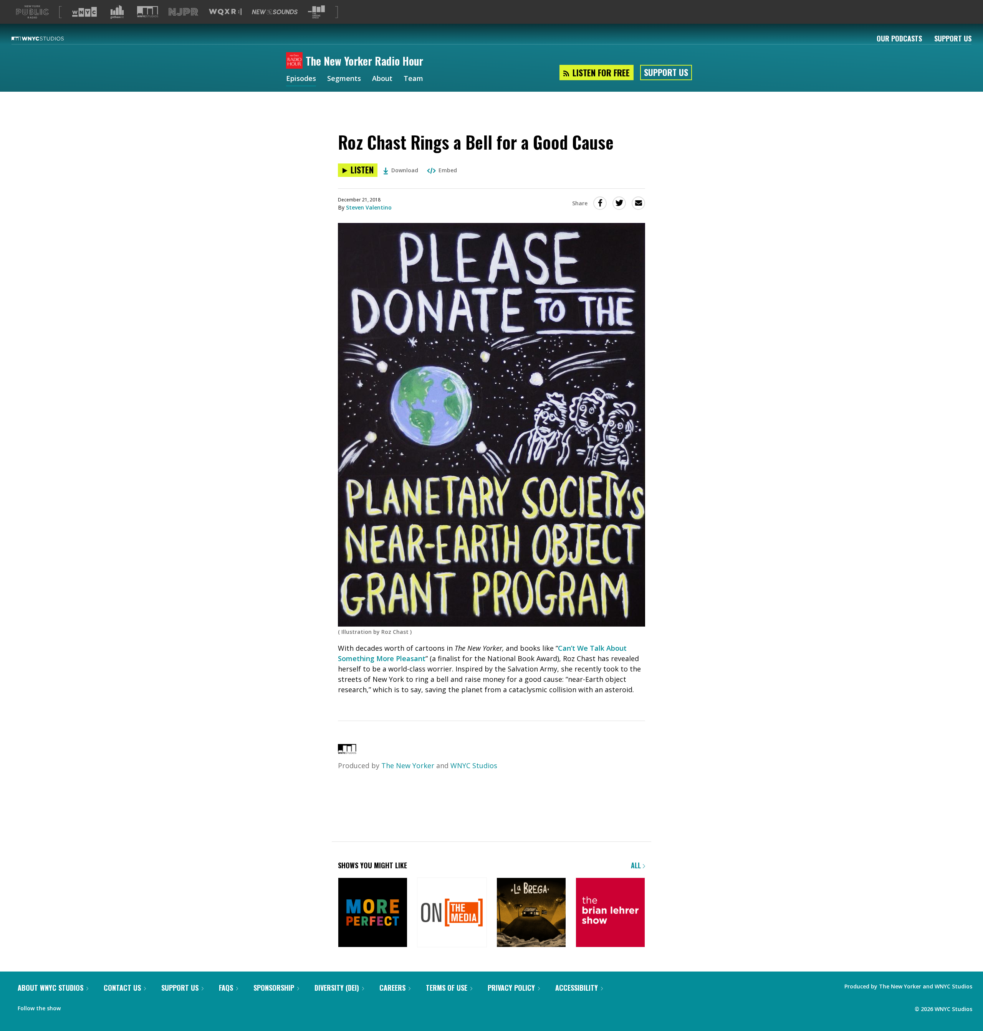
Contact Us (122, 988)
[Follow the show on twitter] (71, 1006)
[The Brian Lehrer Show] (610, 913)
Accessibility (576, 988)
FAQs (226, 988)
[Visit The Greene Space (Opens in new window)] (316, 12)
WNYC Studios (473, 765)
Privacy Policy (511, 988)
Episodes (301, 79)
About (382, 79)
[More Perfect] (372, 913)
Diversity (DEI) (336, 988)
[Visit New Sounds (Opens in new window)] (275, 12)
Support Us (952, 38)
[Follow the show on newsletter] (86, 1006)
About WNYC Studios (50, 988)
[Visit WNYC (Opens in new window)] (84, 12)
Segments (344, 79)
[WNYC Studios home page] (47, 38)
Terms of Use (446, 988)
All (637, 865)
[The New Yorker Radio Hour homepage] (296, 61)
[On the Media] (452, 913)
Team (413, 79)
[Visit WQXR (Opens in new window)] (225, 12)
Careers (392, 988)
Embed (448, 170)
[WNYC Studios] (347, 751)
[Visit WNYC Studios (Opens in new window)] (147, 11)
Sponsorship (273, 988)
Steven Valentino (369, 207)
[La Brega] (531, 913)
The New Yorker (407, 765)
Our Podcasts (899, 38)
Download (404, 170)
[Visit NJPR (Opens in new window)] (183, 12)
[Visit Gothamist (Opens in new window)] (117, 12)
